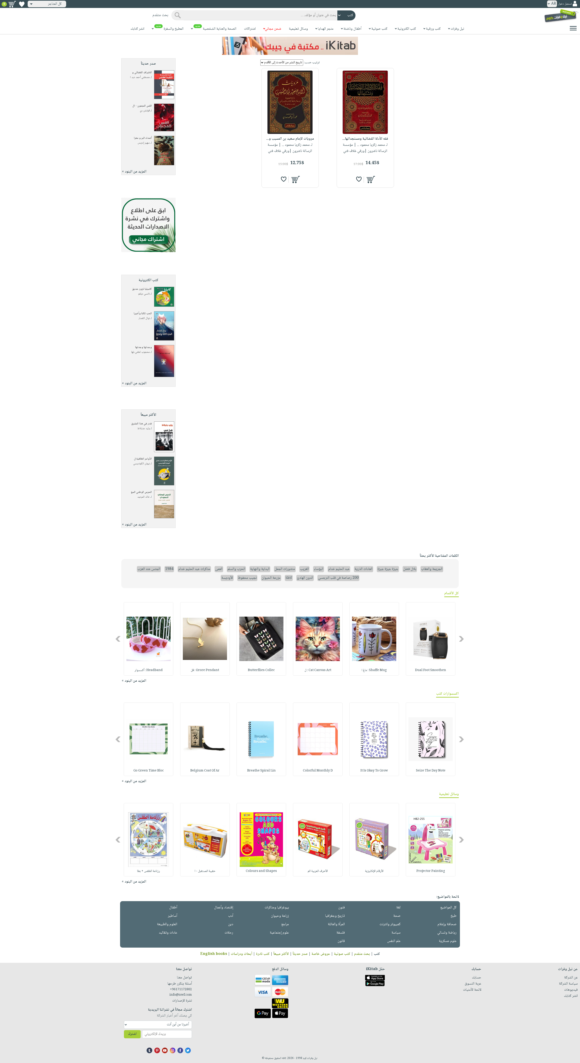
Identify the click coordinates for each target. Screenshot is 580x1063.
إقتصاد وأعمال (223, 908)
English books (213, 954)
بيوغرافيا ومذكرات (277, 908)
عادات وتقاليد (168, 933)
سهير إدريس (144, 143)
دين (230, 924)
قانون (341, 941)
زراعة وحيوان (280, 916)
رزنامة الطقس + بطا (148, 871)
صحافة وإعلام (447, 924)
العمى (218, 569)
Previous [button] (461, 639)
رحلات (229, 933)
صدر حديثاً (300, 954)
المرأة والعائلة (336, 924)
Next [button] (118, 639)
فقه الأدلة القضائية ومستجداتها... (365, 139)
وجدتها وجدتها (143, 347)
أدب (230, 916)
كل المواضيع (448, 908)
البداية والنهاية (260, 569)
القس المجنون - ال (142, 106)
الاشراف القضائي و (142, 72)
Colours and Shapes (261, 871)
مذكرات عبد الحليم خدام (194, 569)
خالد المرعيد (143, 497)
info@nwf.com (180, 995)
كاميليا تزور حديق (142, 289)
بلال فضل (409, 569)
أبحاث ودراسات (241, 954)
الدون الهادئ (305, 578)
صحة (397, 916)
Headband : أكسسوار (149, 670)
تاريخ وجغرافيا (335, 916)
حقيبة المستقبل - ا (205, 871)
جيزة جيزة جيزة (387, 569)
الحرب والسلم (236, 569)
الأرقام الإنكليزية (374, 871)
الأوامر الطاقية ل (143, 459)
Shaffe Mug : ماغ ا (374, 670)
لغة (398, 908)
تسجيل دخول (565, 4)
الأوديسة (227, 578)
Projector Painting (430, 871)
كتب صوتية (342, 954)
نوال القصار (144, 318)
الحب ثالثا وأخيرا (143, 313)
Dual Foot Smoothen (430, 670)
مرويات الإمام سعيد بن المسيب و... (290, 139)
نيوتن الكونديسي (141, 463)
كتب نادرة (263, 954)
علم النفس (394, 941)
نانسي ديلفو (144, 294)
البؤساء (318, 569)
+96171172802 (181, 989)
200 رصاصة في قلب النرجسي (338, 578)
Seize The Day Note (430, 771)
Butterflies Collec (261, 670)
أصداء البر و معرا (143, 138)
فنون (341, 908)
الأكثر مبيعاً (281, 954)
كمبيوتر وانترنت (390, 924)
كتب (377, 954)
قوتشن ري (145, 110)
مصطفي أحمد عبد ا (140, 77)
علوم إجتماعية (279, 933)
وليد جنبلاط (144, 428)
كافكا (288, 578)
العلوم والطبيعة (167, 924)
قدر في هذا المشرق (141, 423)
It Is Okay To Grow (374, 771)
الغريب (304, 569)
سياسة (396, 933)
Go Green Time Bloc (148, 771)
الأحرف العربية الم (318, 871)
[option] (430, 639)
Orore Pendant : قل (205, 670)
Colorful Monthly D (318, 771)
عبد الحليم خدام (339, 569)
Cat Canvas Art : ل (317, 670)
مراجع (285, 924)
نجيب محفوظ (247, 578)
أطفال (173, 908)
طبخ (454, 916)
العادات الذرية (363, 569)
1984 (169, 569)
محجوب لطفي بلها (140, 352)
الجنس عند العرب (149, 569)
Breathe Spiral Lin (261, 771)
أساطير (172, 916)
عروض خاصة (321, 954)
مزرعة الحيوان (271, 578)
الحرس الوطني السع (141, 492)
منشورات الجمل (285, 569)
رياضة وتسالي (447, 933)
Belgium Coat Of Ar (205, 771)
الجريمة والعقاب (431, 569)
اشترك (132, 1034)
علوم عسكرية (448, 941)
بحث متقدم (362, 954)
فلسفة (340, 933)
